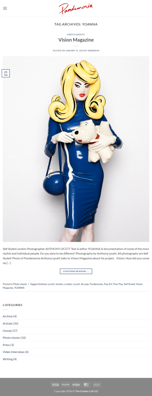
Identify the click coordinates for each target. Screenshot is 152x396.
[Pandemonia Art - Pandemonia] (76, 8)
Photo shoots (76, 34)
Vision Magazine (76, 39)
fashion (59, 284)
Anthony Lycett (46, 284)
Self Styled (129, 284)
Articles (8, 323)
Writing (8, 359)
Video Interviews (13, 352)
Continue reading (76, 271)
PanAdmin (93, 50)
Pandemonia (96, 284)
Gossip (7, 330)
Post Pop (118, 284)
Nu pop (85, 284)
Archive (8, 316)
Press (6, 344)
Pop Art (108, 284)
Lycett (76, 284)
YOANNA (19, 287)
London (68, 284)
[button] (5, 8)
